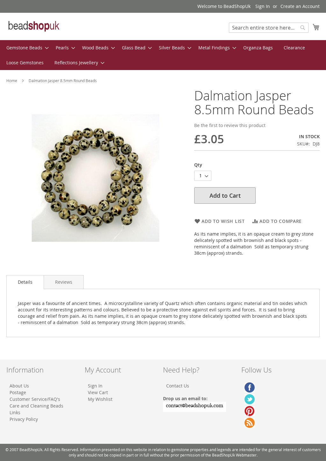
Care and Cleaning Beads (36, 406)
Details (25, 282)
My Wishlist (100, 399)
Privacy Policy (24, 419)
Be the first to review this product (230, 125)
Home (11, 80)
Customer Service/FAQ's (35, 399)
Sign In (262, 6)
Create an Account (300, 6)
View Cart (98, 392)
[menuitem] (26, 47)
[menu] (163, 55)
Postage (18, 392)
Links (15, 412)
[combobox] (268, 28)
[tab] (25, 282)
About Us (19, 386)
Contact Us (177, 386)
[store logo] (33, 26)
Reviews (63, 282)
